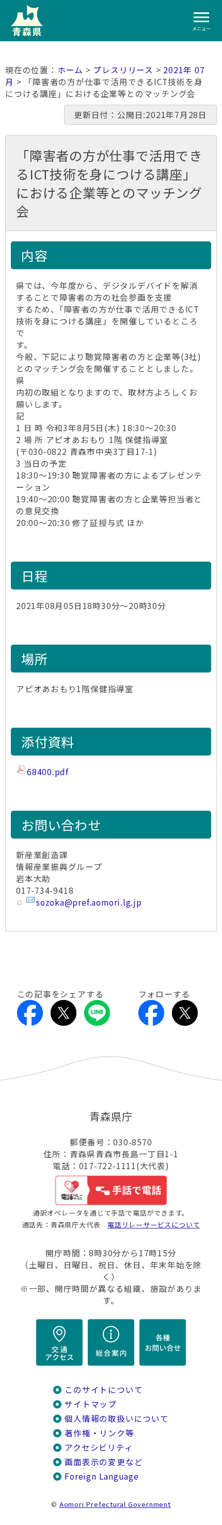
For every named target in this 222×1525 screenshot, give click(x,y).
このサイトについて (103, 1390)
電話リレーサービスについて (153, 1224)
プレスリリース (123, 70)
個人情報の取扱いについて (116, 1418)
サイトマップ (91, 1404)
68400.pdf (48, 772)
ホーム (70, 70)
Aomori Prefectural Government (115, 1504)
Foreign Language (102, 1476)
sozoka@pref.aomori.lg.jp (89, 902)
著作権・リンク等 (99, 1433)
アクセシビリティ (99, 1447)
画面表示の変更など (103, 1462)
